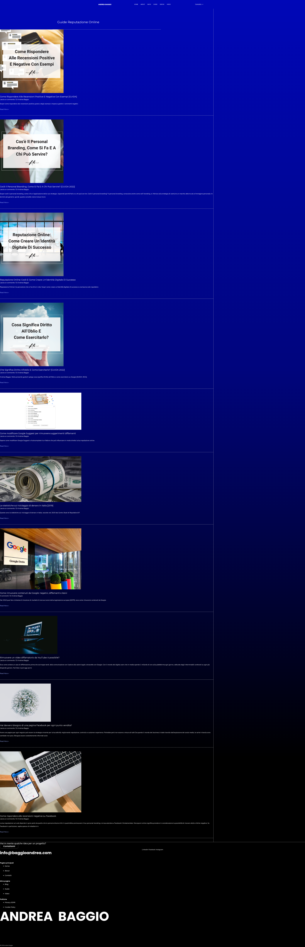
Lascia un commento (7, 99)
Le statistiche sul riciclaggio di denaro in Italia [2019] (26, 505)
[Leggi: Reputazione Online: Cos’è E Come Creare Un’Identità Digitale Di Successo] (32, 244)
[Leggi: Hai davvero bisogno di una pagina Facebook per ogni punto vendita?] (25, 702)
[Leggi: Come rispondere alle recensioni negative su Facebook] (40, 782)
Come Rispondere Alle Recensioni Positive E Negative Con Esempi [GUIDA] (38, 96)
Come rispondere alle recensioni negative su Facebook (28, 816)
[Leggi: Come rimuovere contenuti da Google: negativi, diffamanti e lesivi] (40, 559)
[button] (199, 4)
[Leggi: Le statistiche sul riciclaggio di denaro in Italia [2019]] (40, 479)
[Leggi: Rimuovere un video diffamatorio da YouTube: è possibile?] (28, 635)
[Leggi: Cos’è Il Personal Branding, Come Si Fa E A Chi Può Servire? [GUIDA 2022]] (32, 151)
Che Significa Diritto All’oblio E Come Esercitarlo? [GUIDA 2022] (32, 370)
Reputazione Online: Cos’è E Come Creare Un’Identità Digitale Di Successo (38, 280)
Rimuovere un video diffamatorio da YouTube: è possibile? (29, 657)
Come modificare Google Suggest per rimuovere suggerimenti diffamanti (38, 433)
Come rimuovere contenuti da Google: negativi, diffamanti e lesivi (33, 593)
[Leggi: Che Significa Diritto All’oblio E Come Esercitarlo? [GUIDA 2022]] (32, 334)
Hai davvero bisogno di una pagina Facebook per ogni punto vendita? (36, 725)
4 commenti (4, 596)
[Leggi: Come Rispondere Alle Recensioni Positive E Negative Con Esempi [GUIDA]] (32, 61)
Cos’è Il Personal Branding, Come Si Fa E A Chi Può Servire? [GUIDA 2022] (37, 186)
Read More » (4, 109)
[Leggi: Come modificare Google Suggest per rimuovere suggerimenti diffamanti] (40, 411)
